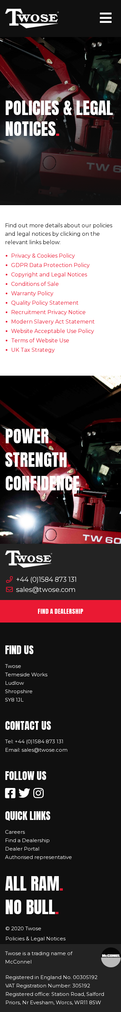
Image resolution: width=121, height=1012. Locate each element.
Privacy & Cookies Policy (43, 256)
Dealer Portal (22, 849)
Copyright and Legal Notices (49, 274)
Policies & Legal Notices (35, 938)
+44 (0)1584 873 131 (45, 579)
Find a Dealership (27, 840)
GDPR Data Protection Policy (50, 265)
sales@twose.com (45, 590)
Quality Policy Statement (45, 303)
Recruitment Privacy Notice (48, 312)
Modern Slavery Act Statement (53, 321)
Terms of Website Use (40, 340)
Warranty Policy (32, 293)
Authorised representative (38, 857)
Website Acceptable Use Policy (52, 331)
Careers (15, 832)
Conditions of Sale (35, 284)
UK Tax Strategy (33, 350)
